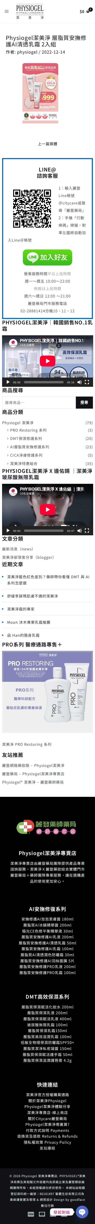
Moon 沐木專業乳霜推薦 (28, 622)
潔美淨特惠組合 (24, 463)
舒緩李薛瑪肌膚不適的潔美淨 (32, 596)
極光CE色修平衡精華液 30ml (47, 931)
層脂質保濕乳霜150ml (47, 1030)
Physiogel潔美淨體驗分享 (47, 1106)
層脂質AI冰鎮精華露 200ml (47, 925)
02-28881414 (33, 310)
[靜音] (79, 382)
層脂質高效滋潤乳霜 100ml (47, 1036)
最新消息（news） (19, 549)
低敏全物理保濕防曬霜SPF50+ (47, 1042)
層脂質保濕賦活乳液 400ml (47, 1018)
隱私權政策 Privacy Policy (47, 1142)
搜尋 (84, 402)
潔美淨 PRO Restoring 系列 (27, 744)
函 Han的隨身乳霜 (23, 635)
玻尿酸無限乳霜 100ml (47, 1024)
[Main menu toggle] (7, 11)
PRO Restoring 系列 (28, 430)
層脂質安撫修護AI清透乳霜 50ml (48, 943)
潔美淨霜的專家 (21, 609)
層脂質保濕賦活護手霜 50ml (48, 1054)
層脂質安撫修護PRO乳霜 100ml (47, 972)
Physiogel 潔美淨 (18, 422)
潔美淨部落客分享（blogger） (29, 557)
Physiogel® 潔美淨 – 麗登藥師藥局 (33, 782)
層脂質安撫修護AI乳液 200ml (47, 937)
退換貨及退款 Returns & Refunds (47, 1136)
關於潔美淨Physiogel (47, 1100)
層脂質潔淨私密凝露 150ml (47, 1048)
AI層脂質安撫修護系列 (29, 446)
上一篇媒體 (47, 143)
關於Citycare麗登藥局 (47, 1118)
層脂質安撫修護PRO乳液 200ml (47, 966)
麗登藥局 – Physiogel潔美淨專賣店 (33, 773)
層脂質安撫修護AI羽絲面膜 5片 (47, 960)
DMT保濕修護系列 (26, 438)
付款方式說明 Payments (47, 1130)
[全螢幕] (87, 382)
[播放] (8, 382)
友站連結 (47, 1148)
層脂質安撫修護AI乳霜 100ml (47, 948)
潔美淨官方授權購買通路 (47, 1094)
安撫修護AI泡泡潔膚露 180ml (47, 919)
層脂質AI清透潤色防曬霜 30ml (47, 954)
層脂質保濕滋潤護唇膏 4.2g (47, 1060)
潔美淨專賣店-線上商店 (47, 1112)
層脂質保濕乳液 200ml (47, 1012)
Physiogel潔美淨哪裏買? (47, 1124)
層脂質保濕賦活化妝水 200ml (47, 1007)
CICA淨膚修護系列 (26, 455)
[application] (47, 361)
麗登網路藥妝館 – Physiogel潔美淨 (33, 765)
